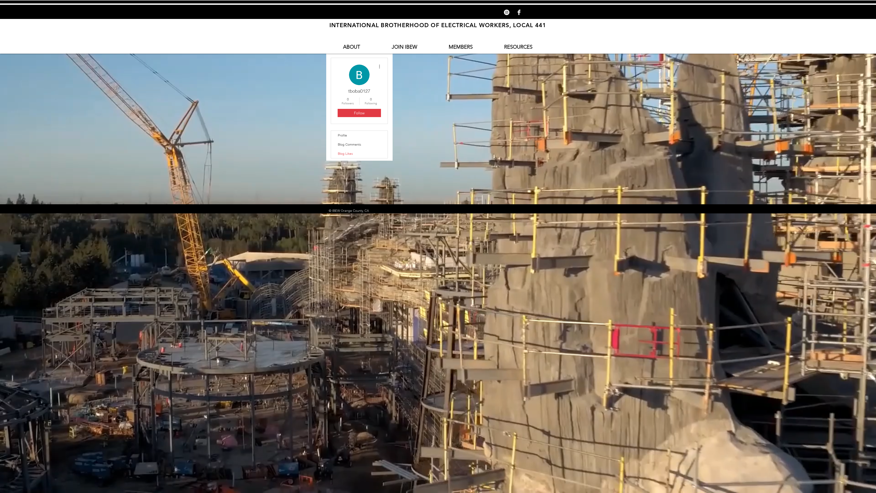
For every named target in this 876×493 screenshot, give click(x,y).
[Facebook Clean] (519, 12)
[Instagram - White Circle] (506, 12)
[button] (351, 47)
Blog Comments (349, 144)
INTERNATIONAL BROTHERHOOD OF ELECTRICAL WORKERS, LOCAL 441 (437, 25)
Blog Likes (345, 154)
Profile (342, 135)
